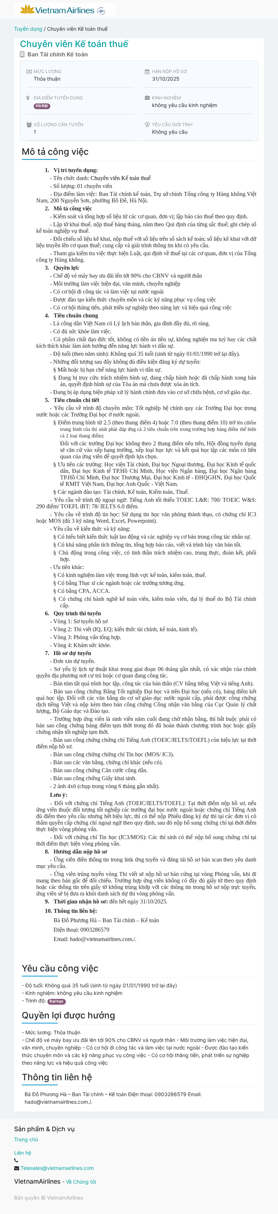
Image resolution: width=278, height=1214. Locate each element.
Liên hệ (22, 1153)
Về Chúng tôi (81, 1182)
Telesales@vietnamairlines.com (57, 1168)
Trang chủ (26, 1139)
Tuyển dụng (28, 29)
